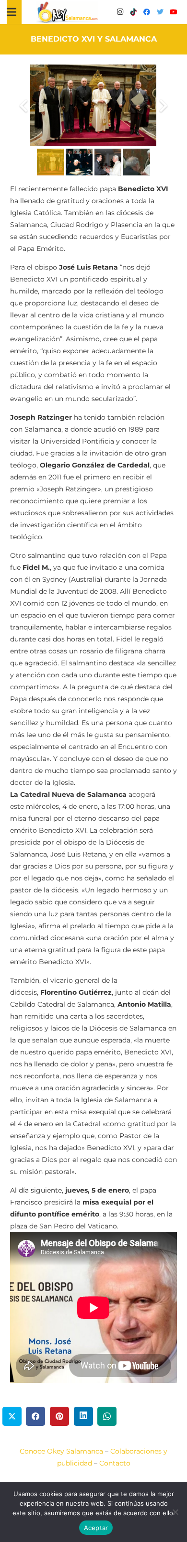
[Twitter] (160, 12)
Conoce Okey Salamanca (61, 1451)
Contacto (114, 1463)
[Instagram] (120, 12)
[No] (175, 1512)
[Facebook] (146, 12)
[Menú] (11, 12)
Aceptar (96, 1527)
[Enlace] (67, 12)
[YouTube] (173, 12)
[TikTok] (133, 12)
